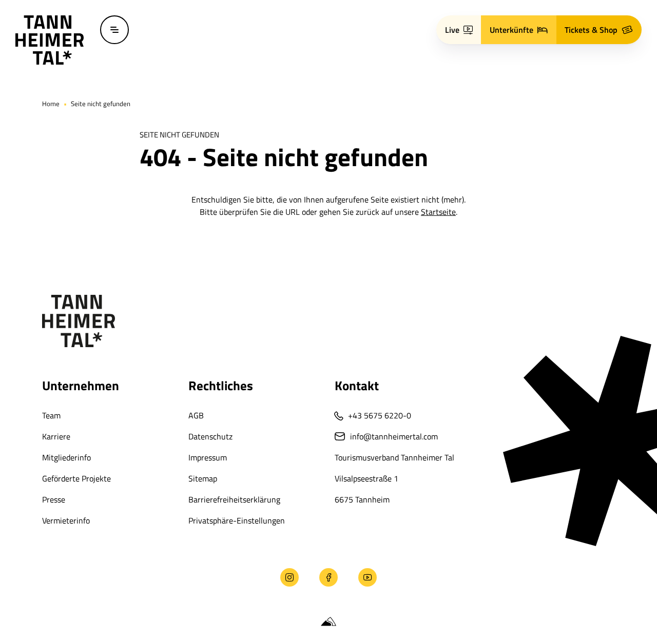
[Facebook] (328, 577)
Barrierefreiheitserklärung (234, 499)
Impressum (207, 457)
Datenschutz (210, 436)
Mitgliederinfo (66, 457)
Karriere (56, 436)
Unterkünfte (511, 30)
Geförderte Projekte (76, 478)
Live (452, 30)
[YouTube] (367, 577)
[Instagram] (289, 577)
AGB (196, 415)
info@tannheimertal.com (394, 436)
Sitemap (202, 478)
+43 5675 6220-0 (379, 415)
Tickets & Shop (591, 30)
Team (51, 415)
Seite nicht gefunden (100, 103)
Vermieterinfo (66, 520)
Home (51, 103)
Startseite (438, 212)
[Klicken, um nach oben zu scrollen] (45, 577)
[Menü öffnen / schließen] (114, 29)
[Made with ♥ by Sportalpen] (328, 622)
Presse (53, 499)
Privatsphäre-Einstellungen (236, 520)
